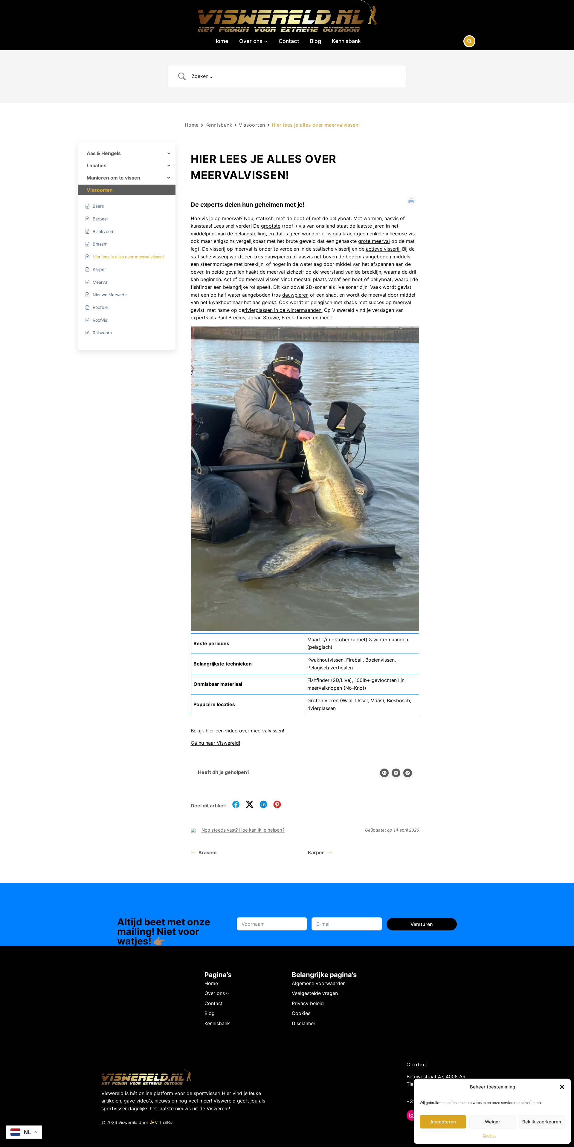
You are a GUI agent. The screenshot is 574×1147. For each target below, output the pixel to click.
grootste (270, 226)
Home (220, 41)
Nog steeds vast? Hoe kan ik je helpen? (243, 830)
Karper (316, 852)
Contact (289, 41)
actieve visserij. (383, 249)
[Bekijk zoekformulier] (469, 41)
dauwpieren (295, 295)
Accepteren (443, 1122)
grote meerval (374, 241)
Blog (315, 41)
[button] (562, 1087)
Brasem (208, 852)
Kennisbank (346, 41)
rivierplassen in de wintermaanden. (283, 310)
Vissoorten (252, 125)
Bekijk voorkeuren (541, 1122)
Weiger (492, 1122)
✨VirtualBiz (161, 1122)
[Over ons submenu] (227, 993)
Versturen (421, 924)
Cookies (489, 1135)
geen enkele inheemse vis (386, 234)
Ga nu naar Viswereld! (215, 743)
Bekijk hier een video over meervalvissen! (237, 731)
